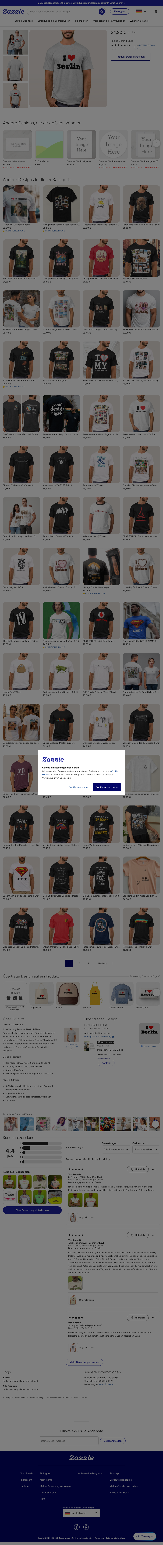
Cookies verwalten (78, 787)
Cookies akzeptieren (107, 787)
